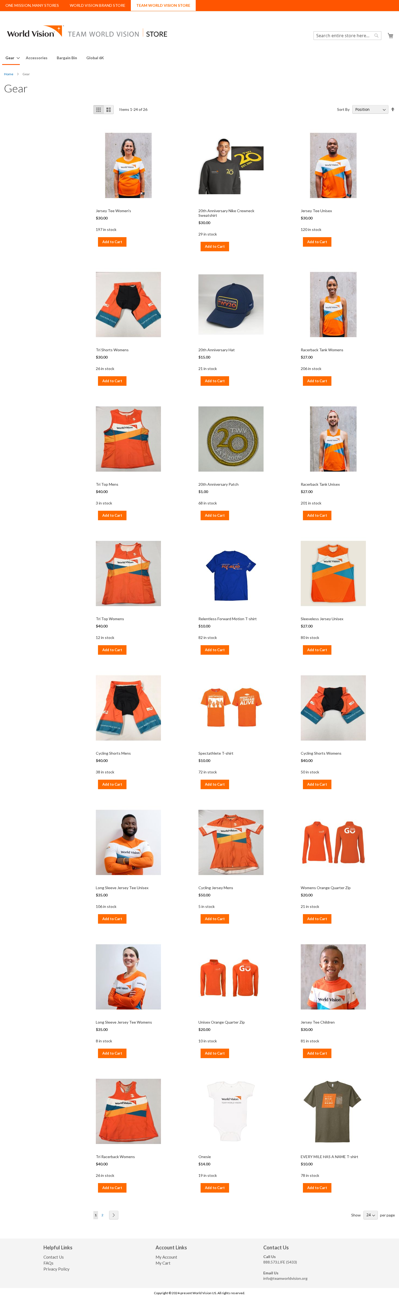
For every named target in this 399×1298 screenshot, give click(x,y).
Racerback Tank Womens (322, 349)
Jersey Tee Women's (113, 210)
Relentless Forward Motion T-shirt (227, 618)
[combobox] (347, 35)
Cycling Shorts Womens (321, 753)
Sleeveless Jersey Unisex (322, 618)
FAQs (48, 1263)
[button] (382, 35)
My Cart (163, 1263)
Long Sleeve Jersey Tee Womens (124, 1022)
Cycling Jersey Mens (215, 887)
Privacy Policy (56, 1268)
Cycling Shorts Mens (113, 753)
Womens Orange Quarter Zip (326, 887)
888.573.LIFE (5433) (280, 1262)
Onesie (204, 1156)
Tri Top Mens (107, 484)
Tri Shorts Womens (112, 349)
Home (9, 74)
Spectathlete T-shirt (215, 753)
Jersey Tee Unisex (316, 210)
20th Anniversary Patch (218, 484)
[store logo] (86, 31)
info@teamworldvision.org (285, 1278)
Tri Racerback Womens (115, 1156)
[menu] (199, 58)
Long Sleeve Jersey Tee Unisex (122, 887)
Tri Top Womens (110, 618)
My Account (166, 1257)
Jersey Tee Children (318, 1022)
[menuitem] (11, 58)
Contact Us (53, 1257)
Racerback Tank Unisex (320, 484)
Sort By (343, 109)
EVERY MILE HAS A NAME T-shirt (329, 1156)
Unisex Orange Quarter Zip (221, 1022)
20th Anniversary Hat (216, 349)
